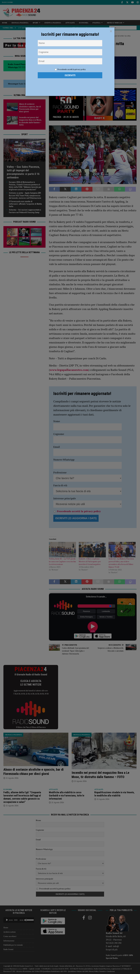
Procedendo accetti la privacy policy (71, 69)
